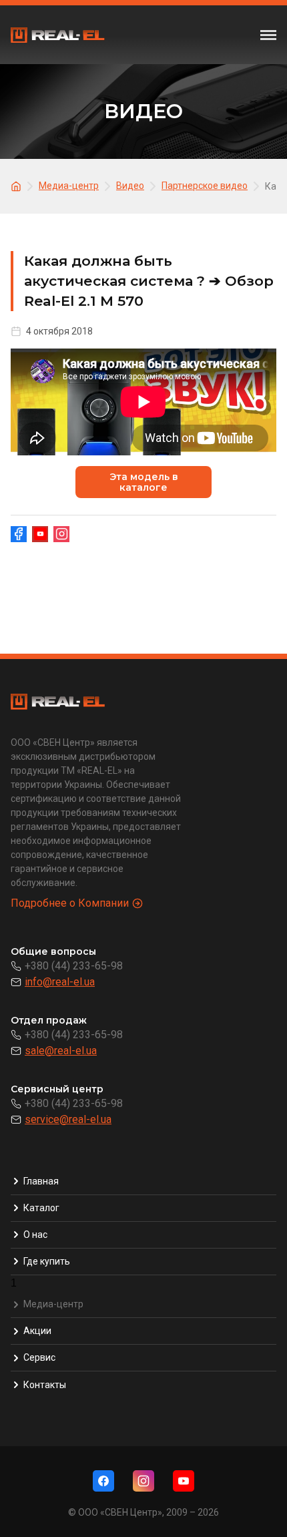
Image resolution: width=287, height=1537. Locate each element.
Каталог (41, 1207)
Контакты (44, 1384)
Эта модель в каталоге (143, 482)
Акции (37, 1330)
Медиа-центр (53, 1304)
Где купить (46, 1261)
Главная (41, 1181)
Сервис (39, 1357)
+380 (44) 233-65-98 (74, 965)
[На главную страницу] (18, 185)
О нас (35, 1234)
